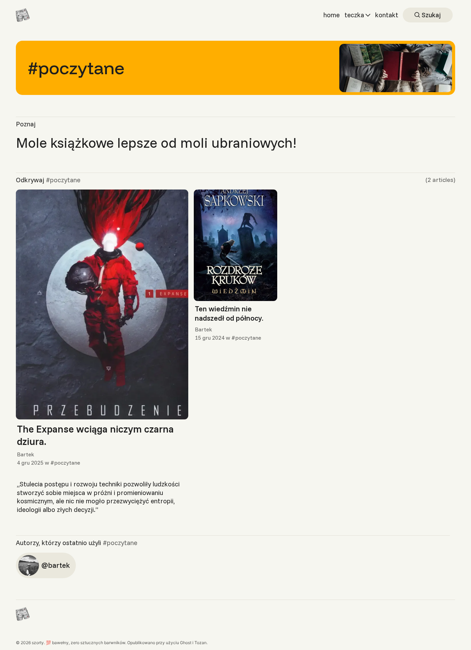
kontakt (386, 15)
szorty (38, 642)
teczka (354, 15)
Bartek (25, 454)
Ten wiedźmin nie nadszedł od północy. (229, 313)
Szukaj (430, 15)
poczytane (67, 462)
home (331, 15)
